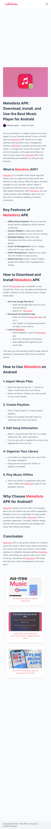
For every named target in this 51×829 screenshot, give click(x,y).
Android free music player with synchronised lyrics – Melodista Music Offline (25, 635)
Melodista (15, 139)
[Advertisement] (25, 34)
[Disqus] (25, 724)
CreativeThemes (10, 826)
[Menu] (47, 4)
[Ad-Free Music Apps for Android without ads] (25, 586)
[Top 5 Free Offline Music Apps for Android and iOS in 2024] (25, 658)
